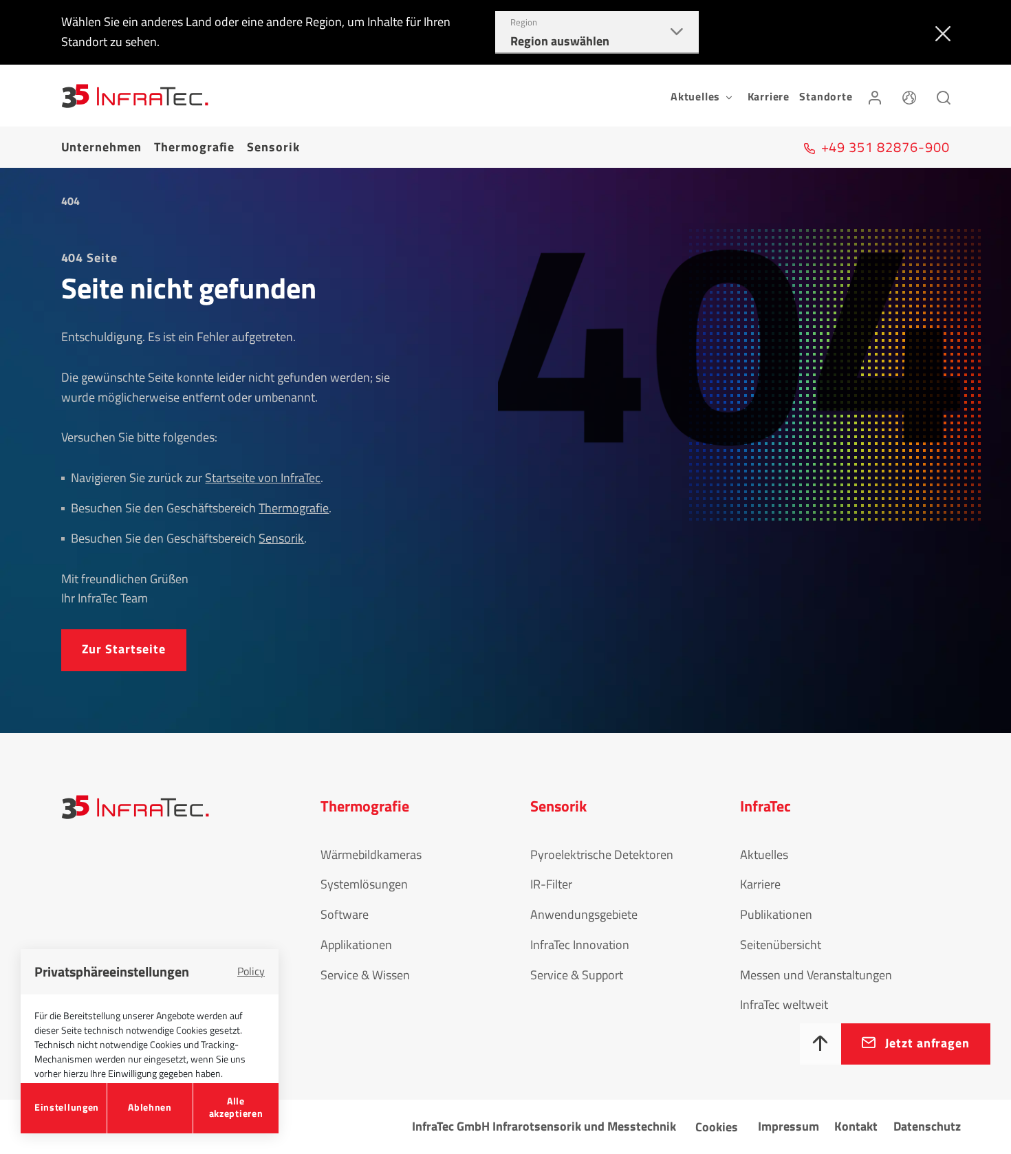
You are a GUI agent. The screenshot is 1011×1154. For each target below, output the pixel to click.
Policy (251, 971)
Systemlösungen (364, 884)
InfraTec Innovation (579, 944)
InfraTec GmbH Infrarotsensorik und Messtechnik (544, 1126)
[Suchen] (943, 95)
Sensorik (273, 147)
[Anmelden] (875, 95)
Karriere (769, 96)
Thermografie (194, 147)
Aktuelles (764, 854)
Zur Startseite (124, 649)
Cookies (716, 1127)
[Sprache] (909, 95)
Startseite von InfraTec (262, 477)
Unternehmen (101, 147)
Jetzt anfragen (927, 1043)
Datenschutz (927, 1126)
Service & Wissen (365, 975)
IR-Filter (551, 884)
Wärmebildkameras (371, 854)
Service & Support (576, 975)
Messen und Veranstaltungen (816, 975)
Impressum (788, 1126)
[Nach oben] (820, 1044)
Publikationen (776, 914)
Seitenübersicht (780, 944)
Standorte (825, 96)
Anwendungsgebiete (584, 914)
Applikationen (356, 944)
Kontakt (856, 1126)
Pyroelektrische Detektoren (601, 854)
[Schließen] (939, 32)
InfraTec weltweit (784, 1004)
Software (344, 914)
